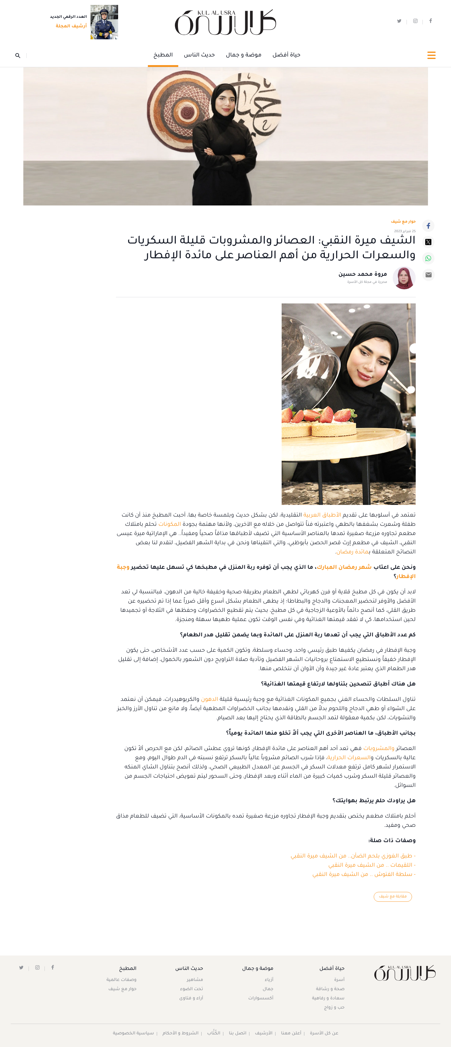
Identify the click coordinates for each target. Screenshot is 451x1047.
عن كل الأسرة (324, 1033)
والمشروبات (378, 749)
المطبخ (163, 56)
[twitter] (399, 22)
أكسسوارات (260, 998)
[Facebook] (428, 226)
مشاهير (195, 980)
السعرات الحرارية (349, 758)
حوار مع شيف (403, 222)
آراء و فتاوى (191, 998)
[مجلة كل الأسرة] (404, 973)
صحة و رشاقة (330, 989)
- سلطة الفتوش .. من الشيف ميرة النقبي (364, 875)
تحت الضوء (191, 989)
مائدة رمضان (352, 552)
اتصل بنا (237, 1033)
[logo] (225, 22)
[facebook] (431, 22)
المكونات (169, 525)
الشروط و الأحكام (181, 1033)
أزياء (269, 980)
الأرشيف (263, 1033)
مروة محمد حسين (362, 275)
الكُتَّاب (213, 1033)
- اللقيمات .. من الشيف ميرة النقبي (372, 866)
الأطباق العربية (322, 516)
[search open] (21, 55)
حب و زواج (334, 1008)
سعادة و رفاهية (328, 998)
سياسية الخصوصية (133, 1033)
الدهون (208, 700)
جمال (268, 989)
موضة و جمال (243, 56)
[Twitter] (428, 242)
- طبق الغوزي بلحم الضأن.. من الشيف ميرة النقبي (353, 857)
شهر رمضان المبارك (344, 568)
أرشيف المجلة (71, 26)
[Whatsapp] (428, 258)
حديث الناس (199, 56)
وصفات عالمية (121, 980)
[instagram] (415, 22)
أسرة (339, 980)
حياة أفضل (286, 56)
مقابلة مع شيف (393, 897)
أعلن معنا (291, 1033)
